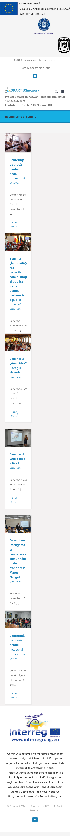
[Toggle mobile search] (56, 91)
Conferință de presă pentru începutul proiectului (17, 645)
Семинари (15, 309)
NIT (47, 806)
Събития (15, 183)
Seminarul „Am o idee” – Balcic (18, 458)
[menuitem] (35, 60)
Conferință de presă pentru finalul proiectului (17, 169)
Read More (14, 224)
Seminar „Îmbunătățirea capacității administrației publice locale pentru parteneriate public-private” (18, 281)
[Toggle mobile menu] (63, 91)
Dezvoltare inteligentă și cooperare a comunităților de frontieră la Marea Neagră (18, 559)
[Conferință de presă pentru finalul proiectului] (18, 143)
